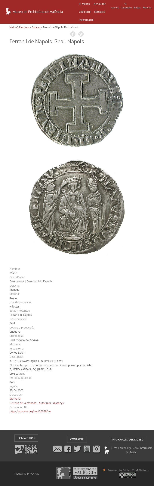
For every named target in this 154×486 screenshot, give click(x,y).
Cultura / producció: (22, 327)
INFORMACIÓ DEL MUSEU (127, 439)
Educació (99, 12)
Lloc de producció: (20, 302)
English (137, 7)
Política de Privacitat (26, 474)
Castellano (126, 7)
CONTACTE (77, 439)
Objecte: (15, 285)
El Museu (84, 4)
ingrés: (14, 386)
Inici (12, 27)
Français (147, 7)
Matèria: (15, 294)
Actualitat (100, 4)
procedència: (17, 277)
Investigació (86, 20)
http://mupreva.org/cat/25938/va (30, 411)
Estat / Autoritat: (20, 311)
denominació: (18, 319)
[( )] (77, 100)
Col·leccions (22, 27)
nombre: (15, 269)
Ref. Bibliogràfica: (20, 378)
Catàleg (36, 27)
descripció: (16, 357)
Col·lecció (85, 12)
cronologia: (16, 336)
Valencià (115, 7)
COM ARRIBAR (26, 438)
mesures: (15, 344)
